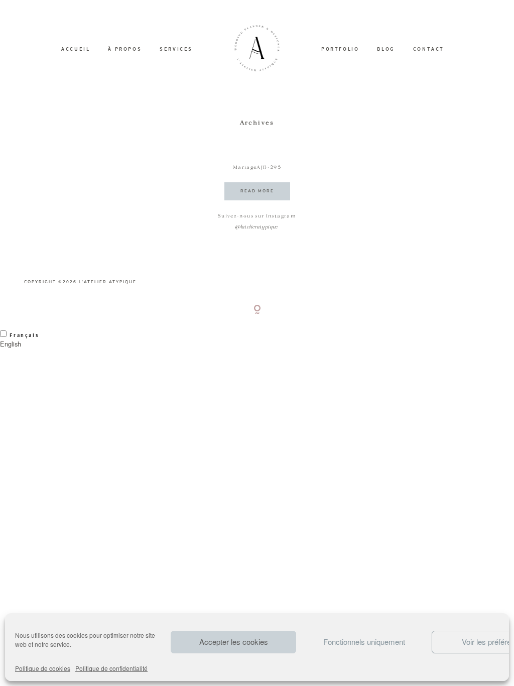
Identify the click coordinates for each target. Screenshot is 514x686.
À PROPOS (125, 49)
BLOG (386, 49)
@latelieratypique (257, 227)
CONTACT (428, 49)
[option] (257, 344)
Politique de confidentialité (111, 668)
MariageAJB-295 (257, 167)
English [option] (10, 344)
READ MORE (257, 191)
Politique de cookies (42, 668)
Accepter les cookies (233, 641)
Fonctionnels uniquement (364, 641)
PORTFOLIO (340, 49)
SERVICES (176, 49)
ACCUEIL (75, 49)
